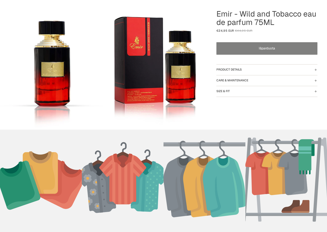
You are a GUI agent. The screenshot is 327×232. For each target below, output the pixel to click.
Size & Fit (223, 91)
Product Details (229, 69)
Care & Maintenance (232, 80)
